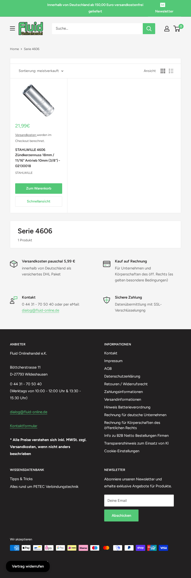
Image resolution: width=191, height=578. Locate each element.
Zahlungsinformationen (123, 391)
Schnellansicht (38, 201)
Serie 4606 (31, 49)
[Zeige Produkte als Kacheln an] (163, 71)
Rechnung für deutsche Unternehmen (135, 415)
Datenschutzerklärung (122, 376)
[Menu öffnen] (12, 28)
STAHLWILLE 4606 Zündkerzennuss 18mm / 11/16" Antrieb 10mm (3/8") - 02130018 (37, 158)
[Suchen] (149, 28)
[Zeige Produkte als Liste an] (171, 71)
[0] (177, 29)
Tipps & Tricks (21, 479)
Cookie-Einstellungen (121, 451)
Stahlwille (24, 173)
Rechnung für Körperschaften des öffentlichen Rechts (132, 425)
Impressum (113, 361)
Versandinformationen (122, 399)
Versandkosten (26, 135)
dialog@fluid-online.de (40, 310)
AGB (108, 368)
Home (14, 49)
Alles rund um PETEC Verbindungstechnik (44, 486)
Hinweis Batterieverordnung (127, 407)
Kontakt (110, 353)
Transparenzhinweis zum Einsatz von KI (136, 443)
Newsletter (164, 11)
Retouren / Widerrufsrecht (126, 384)
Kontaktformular (23, 426)
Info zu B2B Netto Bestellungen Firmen (136, 435)
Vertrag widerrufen (28, 566)
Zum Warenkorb (38, 188)
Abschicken (121, 515)
